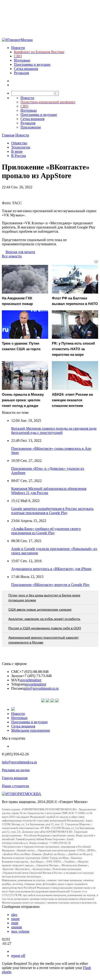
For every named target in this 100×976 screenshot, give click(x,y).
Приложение (30, 127)
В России (18, 156)
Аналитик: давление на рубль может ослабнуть (44, 619)
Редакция (21, 73)
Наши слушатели (15, 786)
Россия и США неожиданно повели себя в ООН (44, 628)
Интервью (22, 60)
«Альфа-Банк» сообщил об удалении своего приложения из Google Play (46, 531)
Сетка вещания (26, 69)
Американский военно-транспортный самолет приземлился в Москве (43, 640)
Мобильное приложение (30, 730)
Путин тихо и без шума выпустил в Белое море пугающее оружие (44, 597)
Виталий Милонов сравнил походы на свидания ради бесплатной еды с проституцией (54, 430)
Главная (8, 135)
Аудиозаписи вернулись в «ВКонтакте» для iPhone (51, 569)
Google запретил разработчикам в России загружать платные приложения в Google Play (52, 511)
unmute (16, 927)
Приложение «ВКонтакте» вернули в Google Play (50, 585)
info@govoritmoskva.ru (41, 688)
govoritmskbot (30, 680)
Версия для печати (20, 252)
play (14, 915)
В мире (17, 151)
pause (15, 919)
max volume (20, 931)
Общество (19, 143)
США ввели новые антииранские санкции (39, 609)
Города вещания (14, 778)
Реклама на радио (16, 770)
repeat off (18, 956)
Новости (18, 48)
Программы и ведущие (32, 64)
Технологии (20, 147)
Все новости (12, 256)
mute (14, 923)
